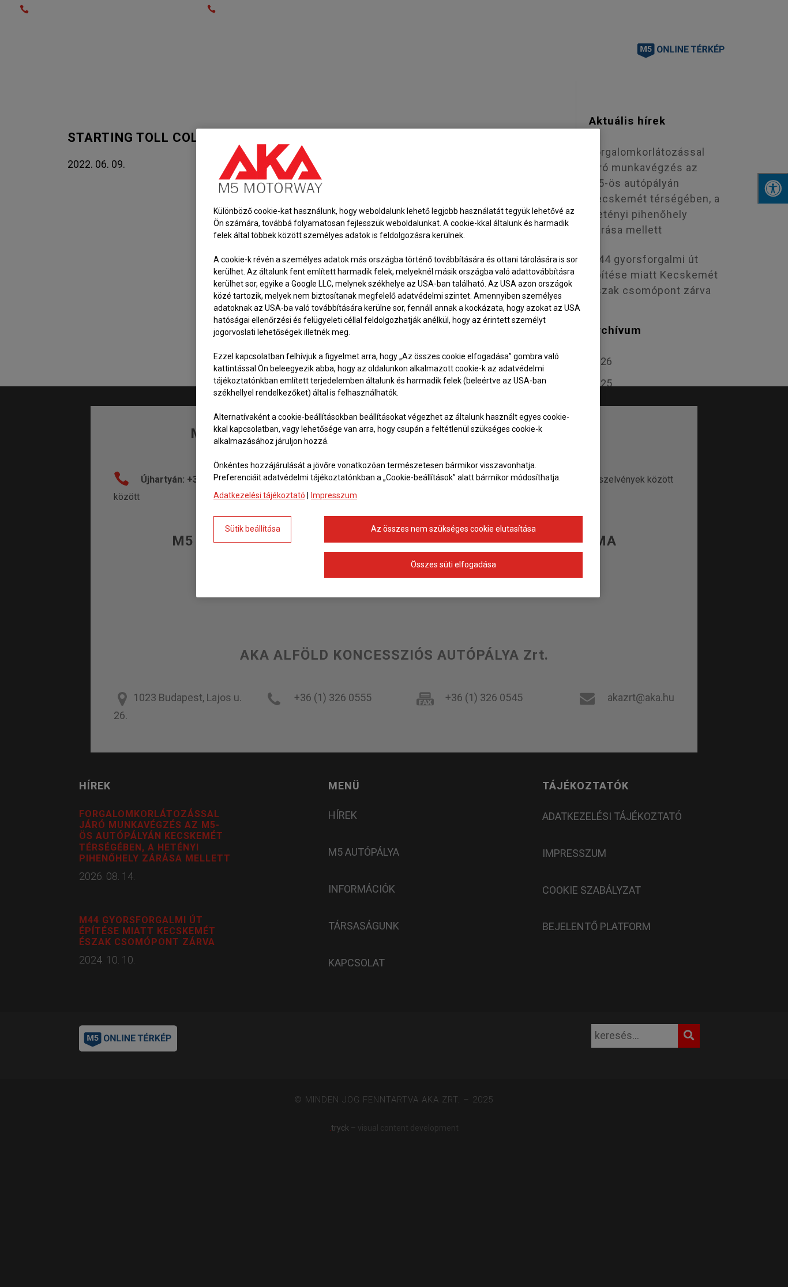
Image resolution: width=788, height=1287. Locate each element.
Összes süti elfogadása (453, 564)
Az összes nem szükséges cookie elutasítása (453, 528)
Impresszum (334, 495)
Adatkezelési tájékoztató (259, 495)
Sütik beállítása (252, 528)
